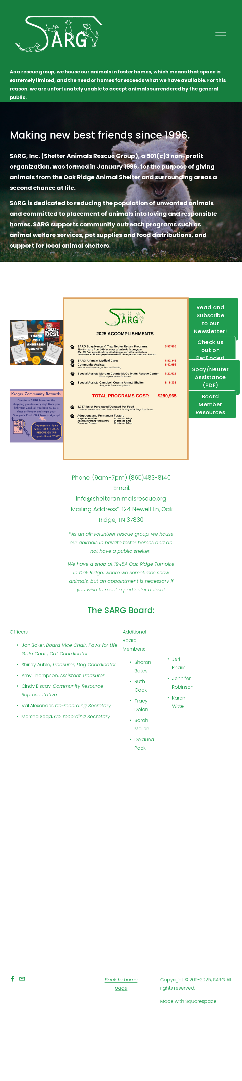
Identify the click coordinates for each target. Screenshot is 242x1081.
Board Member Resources (210, 404)
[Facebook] (13, 979)
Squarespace (201, 1001)
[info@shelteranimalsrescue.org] (22, 979)
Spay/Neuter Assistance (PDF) (210, 377)
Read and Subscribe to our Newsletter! (210, 319)
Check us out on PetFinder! (210, 350)
